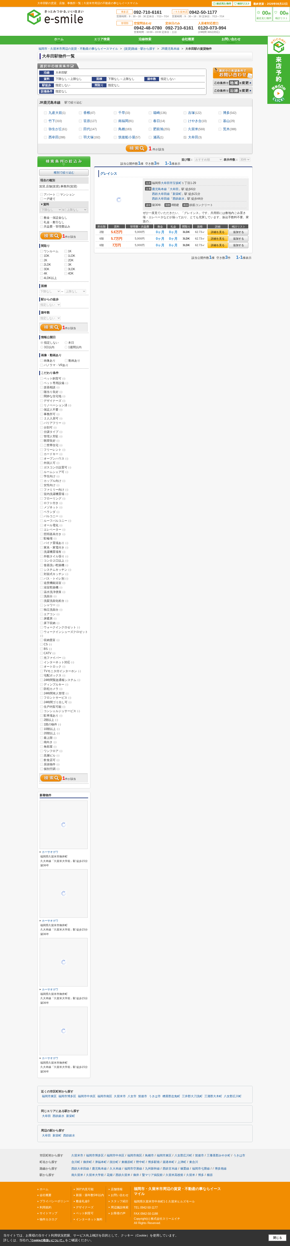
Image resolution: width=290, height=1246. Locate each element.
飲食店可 (51, 760)
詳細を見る (218, 232)
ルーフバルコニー (57, 520)
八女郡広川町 (233, 1096)
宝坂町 (177, 183)
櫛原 (210, 1175)
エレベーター (54, 529)
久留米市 (120, 1096)
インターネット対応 (59, 662)
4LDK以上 (50, 278)
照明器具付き (54, 534)
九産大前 (56, 113)
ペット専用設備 (56, 383)
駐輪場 (50, 538)
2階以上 (51, 720)
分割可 (50, 427)
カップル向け (54, 480)
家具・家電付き (56, 547)
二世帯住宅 (53, 445)
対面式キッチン (56, 574)
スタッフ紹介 (119, 1201)
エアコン (51, 614)
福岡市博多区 (67, 1096)
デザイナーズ (54, 400)
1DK (46, 255)
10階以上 (52, 729)
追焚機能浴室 (54, 583)
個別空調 (51, 769)
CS (48, 644)
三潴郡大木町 (213, 1096)
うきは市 (155, 1096)
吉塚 (194, 113)
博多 (229, 113)
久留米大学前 (95, 1175)
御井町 (87, 1162)
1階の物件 (52, 724)
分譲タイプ (53, 431)
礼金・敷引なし (54, 222)
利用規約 (45, 1207)
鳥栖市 (149, 1155)
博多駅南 (154, 1162)
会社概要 (188, 40)
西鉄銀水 (178, 198)
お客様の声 (118, 1213)
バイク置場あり (56, 543)
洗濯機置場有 (54, 551)
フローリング (54, 498)
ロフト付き (53, 503)
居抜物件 (51, 764)
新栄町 (177, 194)
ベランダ (51, 512)
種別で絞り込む (64, 172)
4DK (71, 273)
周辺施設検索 (119, 1207)
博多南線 (221, 1168)
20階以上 (52, 733)
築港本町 (168, 1162)
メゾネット (53, 507)
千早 (124, 113)
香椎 (89, 113)
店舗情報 (117, 1189)
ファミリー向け (56, 489)
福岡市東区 (49, 1096)
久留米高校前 (174, 1175)
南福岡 (125, 121)
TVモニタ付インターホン (62, 671)
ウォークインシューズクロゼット (64, 633)
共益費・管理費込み (57, 226)
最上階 (50, 737)
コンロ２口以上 (56, 560)
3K (70, 264)
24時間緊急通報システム (62, 680)
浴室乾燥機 (53, 587)
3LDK (71, 269)
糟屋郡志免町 (171, 1096)
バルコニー (53, 516)
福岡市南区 (104, 1096)
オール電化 (53, 525)
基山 (229, 121)
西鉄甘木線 (170, 1168)
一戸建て (50, 199)
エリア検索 (102, 40)
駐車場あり (53, 715)
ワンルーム (51, 251)
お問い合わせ (231, 40)
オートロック (54, 666)
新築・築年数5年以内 (90, 1195)
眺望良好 (51, 440)
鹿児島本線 (159, 189)
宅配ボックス (54, 675)
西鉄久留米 (123, 1175)
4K (45, 273)
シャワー (51, 605)
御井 (136, 1175)
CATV (49, 653)
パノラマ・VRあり (56, 365)
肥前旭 (161, 129)
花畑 (110, 1175)
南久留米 (77, 1175)
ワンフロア (53, 751)
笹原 (90, 121)
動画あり (74, 360)
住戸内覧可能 (54, 706)
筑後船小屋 (129, 137)
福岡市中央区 (87, 1096)
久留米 (196, 129)
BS (48, 649)
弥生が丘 (57, 129)
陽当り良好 (53, 392)
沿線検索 (145, 40)
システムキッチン (57, 569)
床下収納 (51, 623)
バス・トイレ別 (56, 578)
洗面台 (50, 596)
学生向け (51, 476)
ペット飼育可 (54, 378)
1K (70, 251)
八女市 (132, 1096)
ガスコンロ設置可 (57, 467)
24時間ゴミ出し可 (57, 702)
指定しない (51, 342)
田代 (90, 129)
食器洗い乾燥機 (56, 565)
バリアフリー (54, 423)
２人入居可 (53, 418)
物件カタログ (48, 1219)
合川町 (75, 1162)
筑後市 (142, 1096)
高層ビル (51, 755)
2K (45, 260)
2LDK (47, 264)
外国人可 (51, 463)
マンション (67, 194)
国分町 (114, 1162)
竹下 (55, 121)
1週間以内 (75, 347)
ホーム (59, 40)
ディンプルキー (56, 684)
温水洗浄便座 (54, 592)
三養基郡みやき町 (218, 1155)
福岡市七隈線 (201, 1168)
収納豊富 (51, 640)
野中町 (140, 1162)
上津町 (181, 1162)
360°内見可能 (85, 1189)
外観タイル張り (56, 556)
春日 (159, 121)
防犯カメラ (53, 688)
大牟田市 (167, 183)
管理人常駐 (53, 436)
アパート (50, 194)
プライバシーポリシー (54, 1201)
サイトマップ (48, 1213)
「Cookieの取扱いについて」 (47, 1240)
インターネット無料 (89, 1219)
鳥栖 (125, 129)
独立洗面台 (53, 609)
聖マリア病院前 (152, 1175)
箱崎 (160, 113)
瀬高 (158, 137)
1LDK (71, 255)
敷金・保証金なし (55, 217)
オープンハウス (56, 458)
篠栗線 (184, 1168)
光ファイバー (54, 657)
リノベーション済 (57, 405)
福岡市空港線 (133, 1168)
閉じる (277, 1237)
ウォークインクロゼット (62, 627)
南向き (50, 742)
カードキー (53, 454)
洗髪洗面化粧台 (56, 600)
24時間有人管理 (56, 693)
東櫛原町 (127, 1162)
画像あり (50, 360)
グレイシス (108, 173)
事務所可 (51, 414)
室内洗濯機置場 (56, 494)
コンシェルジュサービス (62, 711)
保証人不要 (53, 409)
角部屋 (50, 746)
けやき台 (197, 121)
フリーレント (54, 449)
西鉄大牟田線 (161, 194)
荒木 (229, 129)
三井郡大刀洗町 (192, 1096)
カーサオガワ (50, 852)
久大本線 (115, 1168)
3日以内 (49, 347)
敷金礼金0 (82, 1201)
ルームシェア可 (56, 472)
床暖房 (50, 618)
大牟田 (195, 137)
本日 (71, 342)
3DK (46, 269)
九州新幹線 (152, 1168)
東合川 (193, 1162)
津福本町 (101, 1162)
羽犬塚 (91, 137)
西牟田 (56, 137)
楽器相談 (51, 387)
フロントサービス (57, 697)
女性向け (51, 485)
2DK (71, 260)
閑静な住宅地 (54, 396)
